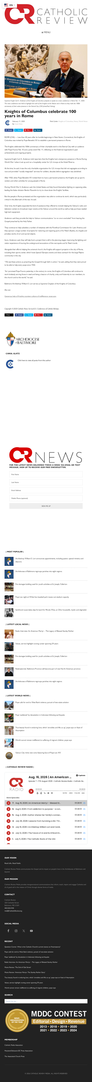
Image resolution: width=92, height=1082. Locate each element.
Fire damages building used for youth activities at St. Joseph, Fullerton (41, 584)
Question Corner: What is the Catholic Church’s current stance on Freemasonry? (32, 946)
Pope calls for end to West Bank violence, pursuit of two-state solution (42, 702)
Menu (46, 32)
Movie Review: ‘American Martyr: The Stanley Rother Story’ (25, 972)
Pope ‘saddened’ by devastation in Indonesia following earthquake (40, 714)
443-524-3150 (9, 908)
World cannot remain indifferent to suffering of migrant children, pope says (43, 740)
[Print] (5, 314)
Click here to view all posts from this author (34, 360)
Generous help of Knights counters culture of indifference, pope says (30, 296)
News (76, 121)
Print (8, 315)
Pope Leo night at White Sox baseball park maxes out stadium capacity (42, 596)
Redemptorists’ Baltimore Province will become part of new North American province (47, 668)
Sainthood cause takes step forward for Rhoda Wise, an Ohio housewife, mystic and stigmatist (50, 609)
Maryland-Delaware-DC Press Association (19, 1050)
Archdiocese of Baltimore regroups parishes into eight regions (38, 571)
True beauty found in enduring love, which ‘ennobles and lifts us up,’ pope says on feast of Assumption (39, 977)
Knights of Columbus (66, 121)
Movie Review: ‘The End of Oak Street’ (18, 967)
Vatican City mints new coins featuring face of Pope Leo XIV (38, 752)
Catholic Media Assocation (14, 1045)
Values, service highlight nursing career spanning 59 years (36, 643)
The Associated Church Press (14, 1056)
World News (83, 121)
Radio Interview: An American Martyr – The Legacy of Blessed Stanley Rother (44, 631)
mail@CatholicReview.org (13, 911)
